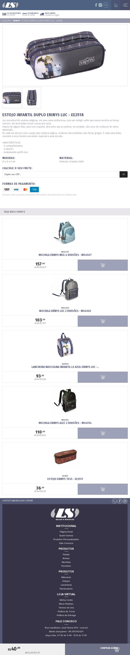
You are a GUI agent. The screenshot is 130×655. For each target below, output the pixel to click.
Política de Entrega (66, 615)
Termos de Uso (66, 608)
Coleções (6, 20)
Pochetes (66, 566)
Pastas (66, 554)
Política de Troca (66, 611)
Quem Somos (66, 536)
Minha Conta (66, 600)
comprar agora (109, 648)
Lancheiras (66, 585)
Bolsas (66, 558)
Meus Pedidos (66, 604)
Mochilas (66, 562)
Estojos (66, 581)
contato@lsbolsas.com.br (17, 501)
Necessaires (66, 589)
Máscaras (66, 577)
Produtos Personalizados (66, 539)
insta (100, 5)
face (96, 5)
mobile (125, 5)
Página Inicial (66, 532)
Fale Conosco (66, 543)
